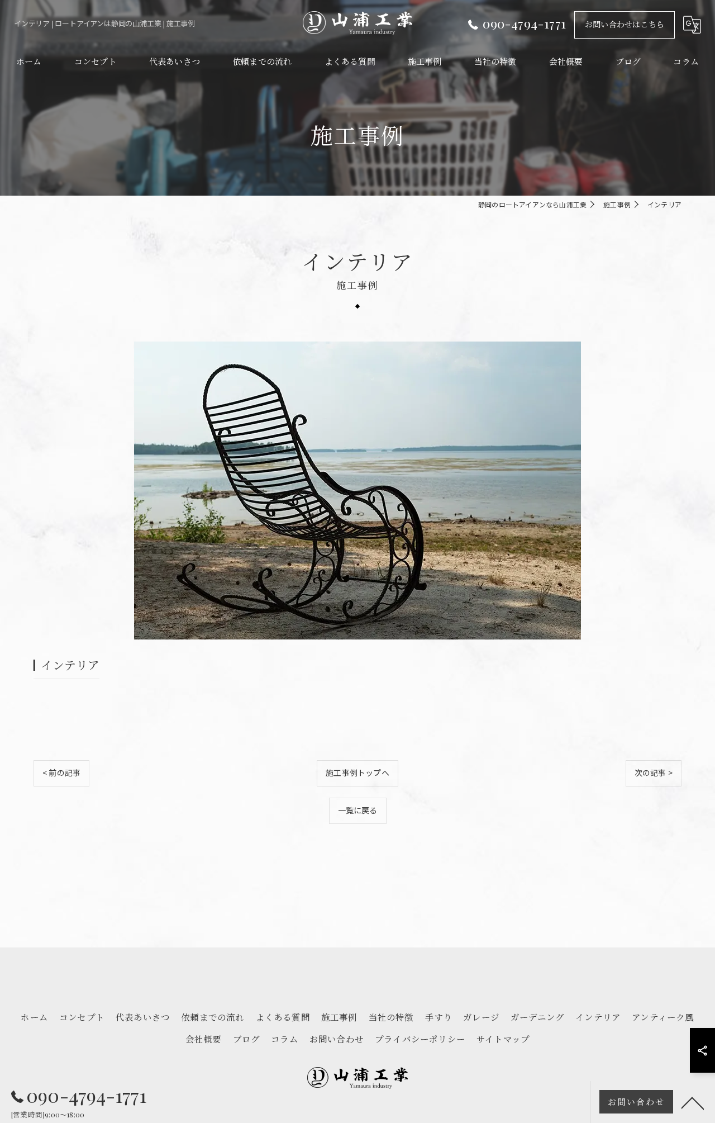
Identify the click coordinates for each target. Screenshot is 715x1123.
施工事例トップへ (357, 772)
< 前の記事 (61, 772)
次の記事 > (654, 772)
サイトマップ (503, 1039)
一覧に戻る (358, 810)
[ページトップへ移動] (692, 1102)
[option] (357, 490)
